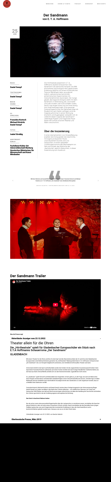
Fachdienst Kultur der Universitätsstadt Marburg (21, 147)
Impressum (14, 452)
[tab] (55, 338)
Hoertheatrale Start (18, 461)
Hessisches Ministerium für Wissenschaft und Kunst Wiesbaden (22, 152)
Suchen (36, 437)
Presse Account (16, 445)
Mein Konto (14, 443)
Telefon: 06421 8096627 (65, 444)
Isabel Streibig (16, 134)
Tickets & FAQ (15, 459)
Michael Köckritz (17, 122)
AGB (11, 456)
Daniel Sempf (16, 87)
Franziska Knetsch (18, 119)
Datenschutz (15, 454)
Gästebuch (14, 450)
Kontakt (13, 447)
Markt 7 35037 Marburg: (84, 439)
